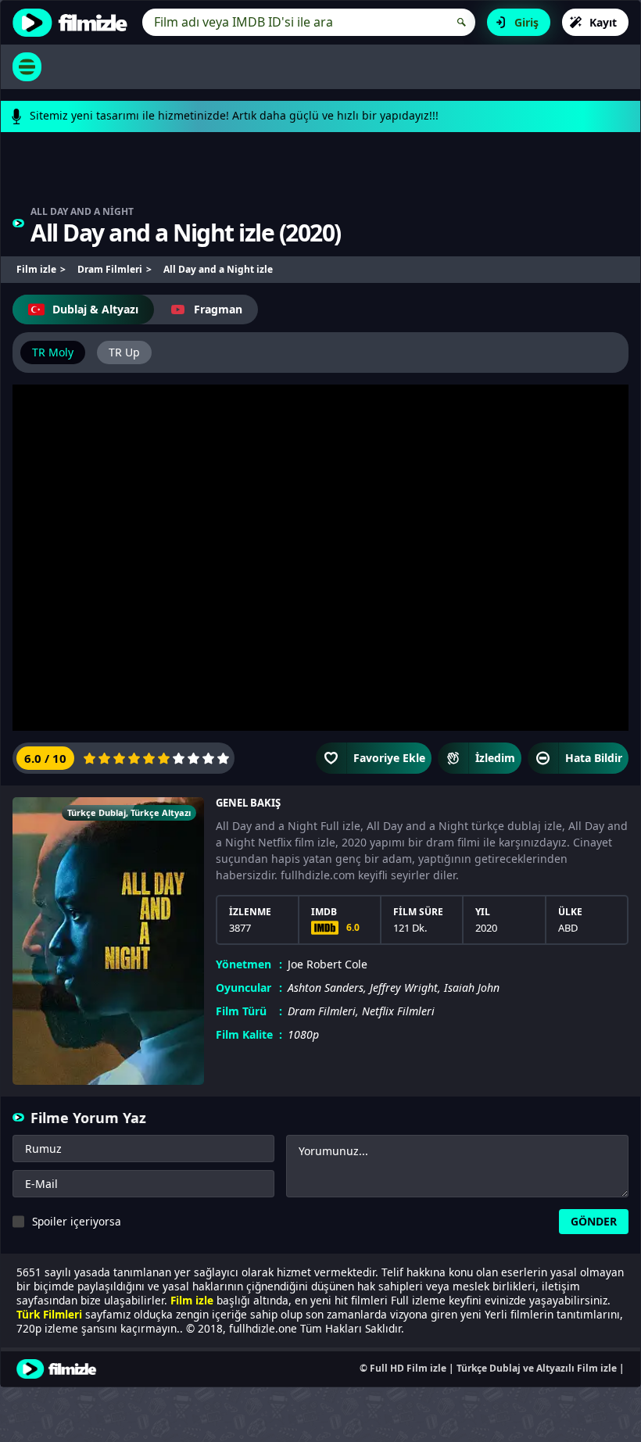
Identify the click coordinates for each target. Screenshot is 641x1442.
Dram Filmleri (322, 1011)
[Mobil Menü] (27, 66)
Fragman (218, 309)
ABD (568, 928)
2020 (309, 232)
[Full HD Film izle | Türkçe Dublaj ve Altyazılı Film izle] (73, 23)
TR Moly (52, 352)
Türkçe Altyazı (161, 812)
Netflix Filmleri (398, 1011)
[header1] (320, 176)
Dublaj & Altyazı (95, 309)
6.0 (353, 927)
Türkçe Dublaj (96, 812)
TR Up (124, 352)
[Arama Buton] (461, 22)
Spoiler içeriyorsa (76, 1221)
